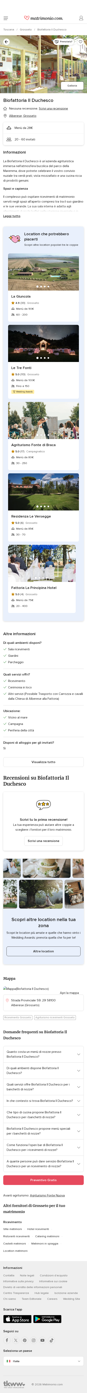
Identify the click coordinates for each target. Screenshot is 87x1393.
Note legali (27, 1275)
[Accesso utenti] (81, 18)
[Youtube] (42, 1340)
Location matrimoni (15, 1251)
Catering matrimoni (47, 1236)
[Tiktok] (51, 1340)
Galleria (72, 85)
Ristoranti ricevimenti (16, 1236)
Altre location (43, 951)
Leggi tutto (11, 216)
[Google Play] (47, 1322)
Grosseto (26, 29)
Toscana (9, 29)
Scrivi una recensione (43, 841)
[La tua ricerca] (6, 42)
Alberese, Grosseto (22, 116)
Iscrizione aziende (66, 1293)
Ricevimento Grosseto (17, 1017)
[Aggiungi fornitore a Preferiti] (80, 42)
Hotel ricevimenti (38, 1229)
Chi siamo (9, 1299)
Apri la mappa (69, 993)
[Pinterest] (24, 1340)
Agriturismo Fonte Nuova (47, 1195)
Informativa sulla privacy (18, 1281)
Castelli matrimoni (14, 1243)
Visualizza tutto (43, 762)
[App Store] (17, 1322)
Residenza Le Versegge (31, 516)
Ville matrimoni (12, 1229)
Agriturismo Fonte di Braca (33, 445)
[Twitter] (15, 1340)
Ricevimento (12, 1222)
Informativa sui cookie (53, 1281)
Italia (16, 1361)
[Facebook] (7, 1340)
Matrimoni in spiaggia (44, 1243)
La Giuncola (21, 296)
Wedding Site (71, 1299)
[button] (43, 821)
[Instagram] (33, 1340)
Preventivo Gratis (43, 1180)
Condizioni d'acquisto (54, 1275)
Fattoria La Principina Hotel (33, 588)
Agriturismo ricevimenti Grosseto (55, 1017)
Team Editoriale (31, 1299)
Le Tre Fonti (21, 368)
